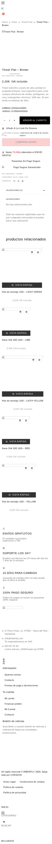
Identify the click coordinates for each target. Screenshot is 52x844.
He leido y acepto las (26, 134)
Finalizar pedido (13, 704)
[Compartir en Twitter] (18, 181)
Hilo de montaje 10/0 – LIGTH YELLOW (22, 401)
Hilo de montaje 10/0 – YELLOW (19, 502)
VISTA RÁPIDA (24, 285)
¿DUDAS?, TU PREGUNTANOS (15, 111)
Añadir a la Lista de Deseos (21, 128)
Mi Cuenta (10, 709)
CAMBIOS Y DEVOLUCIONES (14, 108)
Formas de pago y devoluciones (21, 685)
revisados (14, 74)
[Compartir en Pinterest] (23, 181)
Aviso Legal (9, 782)
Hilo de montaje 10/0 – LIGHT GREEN (22, 292)
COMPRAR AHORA (26, 142)
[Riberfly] (2, 8)
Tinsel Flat (26, 22)
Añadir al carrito (35, 120)
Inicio (5, 22)
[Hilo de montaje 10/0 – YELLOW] (19, 481)
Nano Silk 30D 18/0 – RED (16, 448)
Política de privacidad (14, 793)
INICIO (4, 807)
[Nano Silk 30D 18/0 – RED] (16, 430)
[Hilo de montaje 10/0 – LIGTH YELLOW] (22, 376)
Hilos (14, 22)
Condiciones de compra (32, 782)
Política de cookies (13, 787)
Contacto (9, 680)
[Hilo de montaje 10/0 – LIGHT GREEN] (22, 268)
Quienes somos (13, 675)
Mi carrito (9, 698)
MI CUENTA (7, 841)
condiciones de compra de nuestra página (34, 134)
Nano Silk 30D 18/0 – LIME (16, 340)
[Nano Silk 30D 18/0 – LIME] (16, 322)
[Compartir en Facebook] (14, 181)
